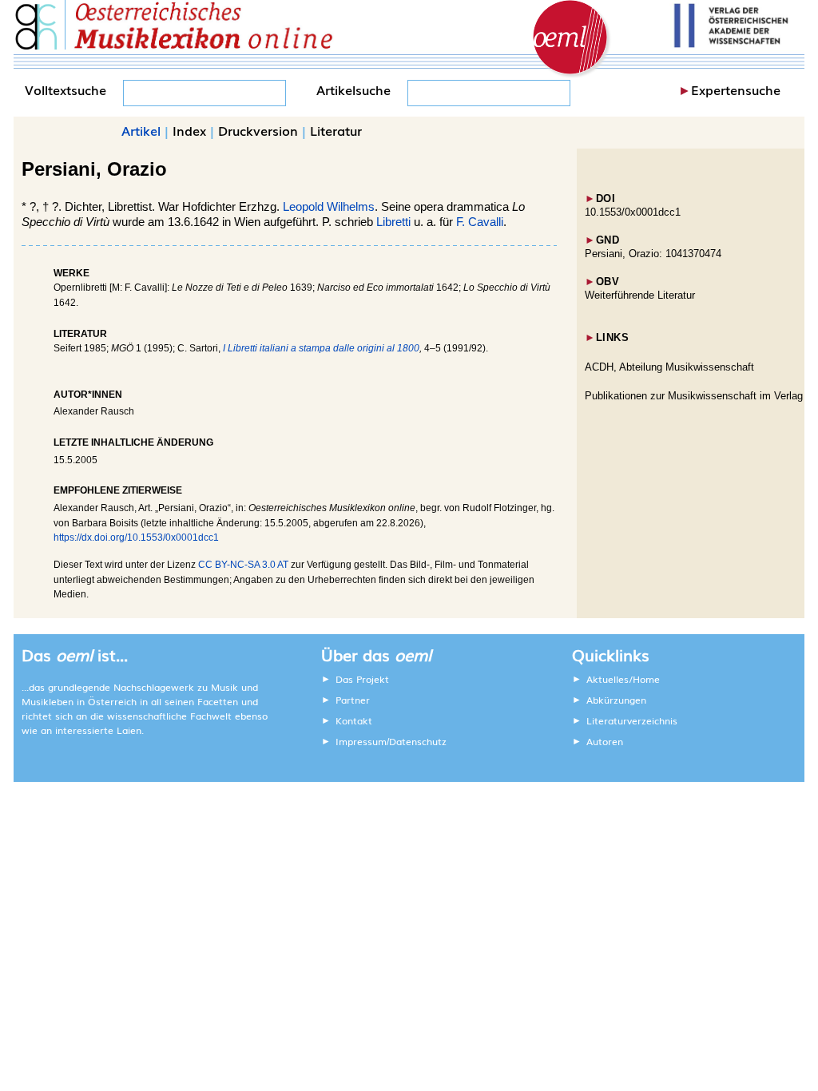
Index (189, 130)
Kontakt (354, 720)
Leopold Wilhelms (329, 206)
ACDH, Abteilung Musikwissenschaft (669, 367)
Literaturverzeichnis (631, 720)
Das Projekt (362, 679)
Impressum (361, 741)
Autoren (604, 741)
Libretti (393, 222)
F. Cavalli (479, 222)
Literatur (336, 130)
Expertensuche (735, 89)
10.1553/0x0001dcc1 (633, 212)
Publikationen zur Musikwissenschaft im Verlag (694, 396)
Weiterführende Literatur (640, 295)
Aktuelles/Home (623, 679)
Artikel (141, 130)
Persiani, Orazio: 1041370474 (653, 254)
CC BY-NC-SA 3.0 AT (243, 564)
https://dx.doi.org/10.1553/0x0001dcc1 (136, 537)
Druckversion (258, 130)
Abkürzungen (616, 699)
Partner (353, 699)
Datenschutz (418, 741)
